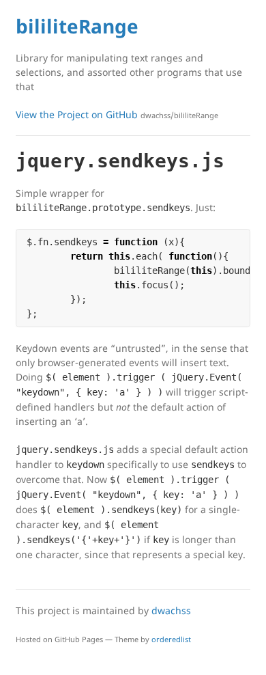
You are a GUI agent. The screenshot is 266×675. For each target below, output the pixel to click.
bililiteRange (77, 26)
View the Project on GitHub (117, 114)
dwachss (171, 610)
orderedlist (171, 639)
